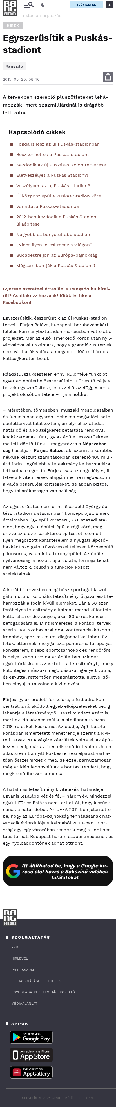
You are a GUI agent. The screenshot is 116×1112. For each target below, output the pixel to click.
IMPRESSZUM (22, 970)
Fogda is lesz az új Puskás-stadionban (58, 144)
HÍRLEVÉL (19, 959)
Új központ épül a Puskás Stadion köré (58, 196)
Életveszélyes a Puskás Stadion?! (52, 175)
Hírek (13, 26)
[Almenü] (28, 5)
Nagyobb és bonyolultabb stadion (53, 234)
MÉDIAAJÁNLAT (24, 1003)
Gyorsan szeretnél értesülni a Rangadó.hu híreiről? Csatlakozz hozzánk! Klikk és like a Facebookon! (56, 295)
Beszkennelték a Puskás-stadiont (52, 154)
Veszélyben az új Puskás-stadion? (53, 185)
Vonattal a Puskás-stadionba (47, 206)
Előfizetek (86, 4)
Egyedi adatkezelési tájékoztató (43, 992)
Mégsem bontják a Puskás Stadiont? (56, 265)
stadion (33, 15)
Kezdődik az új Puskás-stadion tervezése (61, 164)
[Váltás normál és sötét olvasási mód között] (43, 5)
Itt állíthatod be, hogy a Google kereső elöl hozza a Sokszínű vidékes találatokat (65, 871)
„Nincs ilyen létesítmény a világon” (54, 244)
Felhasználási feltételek (36, 981)
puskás (54, 15)
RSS (14, 947)
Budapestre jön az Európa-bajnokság (56, 255)
